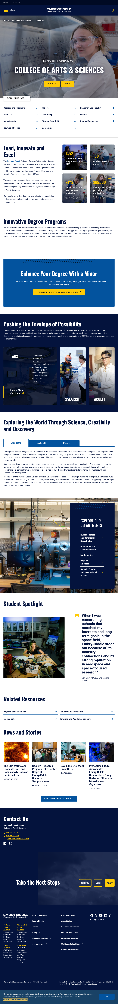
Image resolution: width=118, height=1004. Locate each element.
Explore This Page (15, 98)
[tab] (16, 443)
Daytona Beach (13, 161)
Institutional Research (69, 938)
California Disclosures (70, 950)
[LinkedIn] (4, 843)
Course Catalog (38, 944)
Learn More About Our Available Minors (57, 292)
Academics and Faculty (22, 20)
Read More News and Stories (59, 799)
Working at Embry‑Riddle (70, 944)
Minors (45, 108)
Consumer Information (70, 927)
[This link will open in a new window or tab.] (91, 915)
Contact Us (47, 128)
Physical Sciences (84, 562)
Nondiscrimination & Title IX (80, 982)
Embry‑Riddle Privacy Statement (15, 1000)
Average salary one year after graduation (102, 186)
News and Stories (11, 128)
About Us (7, 114)
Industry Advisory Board (71, 711)
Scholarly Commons (40, 938)
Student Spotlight (50, 121)
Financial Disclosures (69, 933)
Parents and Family (39, 915)
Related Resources (89, 121)
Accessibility (63, 982)
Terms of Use (63, 984)
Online (5, 2)
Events (83, 114)
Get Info (51, 84)
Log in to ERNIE (98, 920)
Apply (67, 84)
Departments (9, 121)
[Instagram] (10, 843)
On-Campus (15, 2)
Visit (98, 883)
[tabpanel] (59, 468)
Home (6, 20)
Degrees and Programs (14, 108)
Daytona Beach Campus (14, 711)
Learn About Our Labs (17, 392)
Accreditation (66, 921)
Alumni (35, 927)
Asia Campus (22, 945)
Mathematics (86, 555)
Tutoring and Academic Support (75, 719)
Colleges (40, 20)
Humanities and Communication (88, 548)
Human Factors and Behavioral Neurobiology (87, 538)
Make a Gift (9, 719)
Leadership (47, 114)
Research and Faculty (90, 108)
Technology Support (90, 984)
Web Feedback (76, 984)
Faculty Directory (39, 921)
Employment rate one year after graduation (73, 186)
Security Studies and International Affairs (88, 572)
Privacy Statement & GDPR (101, 982)
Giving (34, 933)
